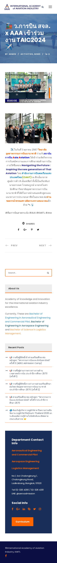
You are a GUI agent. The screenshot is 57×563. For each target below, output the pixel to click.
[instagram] (40, 509)
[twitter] (34, 509)
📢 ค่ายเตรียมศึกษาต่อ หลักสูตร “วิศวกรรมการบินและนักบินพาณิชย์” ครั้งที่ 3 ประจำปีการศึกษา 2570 (30, 400)
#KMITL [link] (40, 212)
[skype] (29, 509)
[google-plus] (18, 509)
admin (12, 54)
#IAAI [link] (32, 212)
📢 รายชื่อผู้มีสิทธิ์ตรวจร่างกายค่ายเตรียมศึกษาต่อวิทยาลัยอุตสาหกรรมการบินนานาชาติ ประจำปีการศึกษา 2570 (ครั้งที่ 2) (30, 386)
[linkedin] (24, 509)
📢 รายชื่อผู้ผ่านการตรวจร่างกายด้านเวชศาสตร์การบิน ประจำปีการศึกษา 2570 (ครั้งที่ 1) (28, 373)
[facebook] (12, 509)
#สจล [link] (48, 212)
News (37, 54)
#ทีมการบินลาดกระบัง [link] (17, 212)
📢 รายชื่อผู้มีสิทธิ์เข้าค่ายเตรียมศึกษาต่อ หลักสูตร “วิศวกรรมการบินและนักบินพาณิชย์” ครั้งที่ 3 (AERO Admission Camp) (30, 360)
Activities (27, 54)
